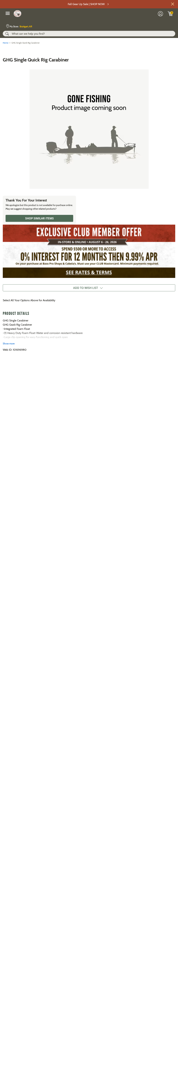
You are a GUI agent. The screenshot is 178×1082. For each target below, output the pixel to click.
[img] (170, 13)
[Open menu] (7, 13)
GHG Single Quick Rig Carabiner (36, 60)
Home (5, 42)
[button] (173, 4)
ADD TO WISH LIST (85, 288)
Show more (9, 343)
